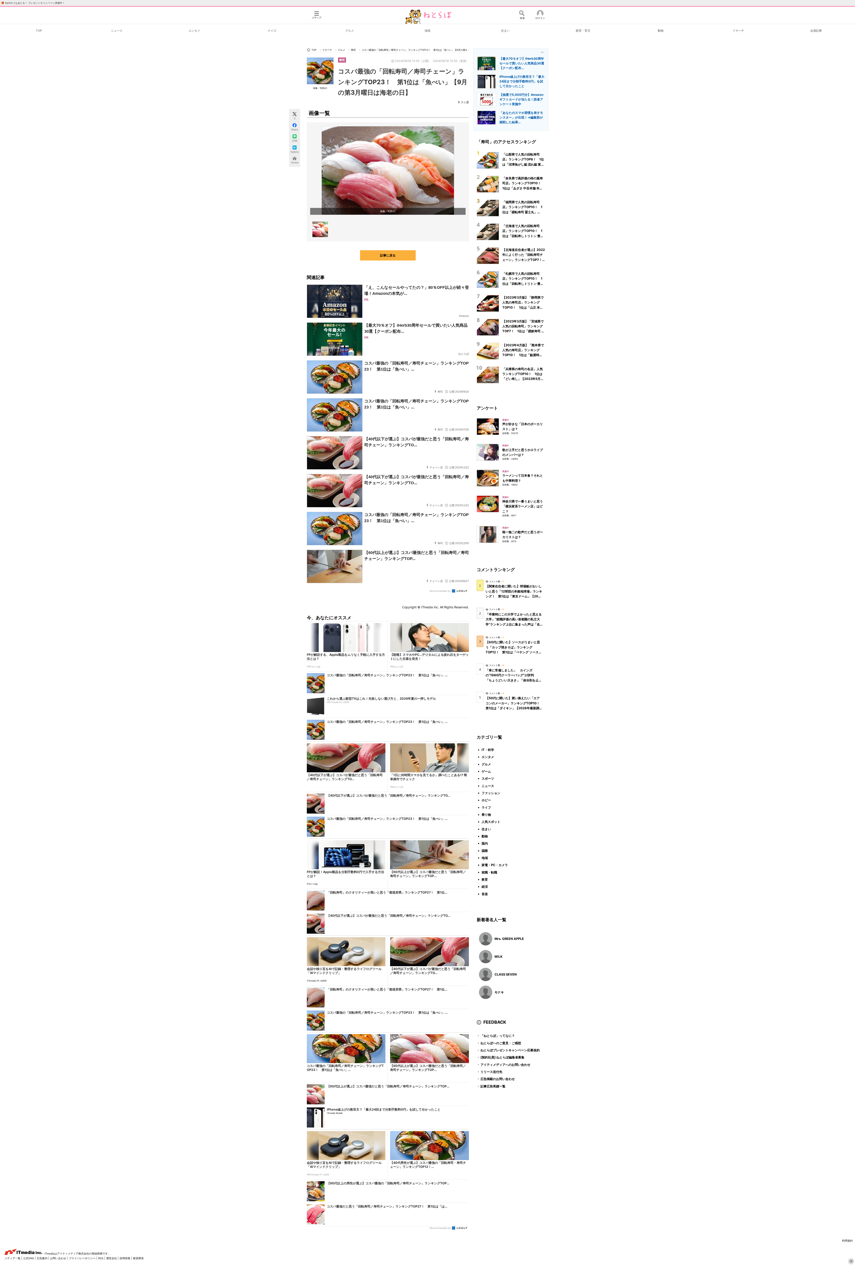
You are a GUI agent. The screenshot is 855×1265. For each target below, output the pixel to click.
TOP (39, 30)
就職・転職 (489, 872)
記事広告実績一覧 (491, 1086)
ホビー (486, 800)
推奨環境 (138, 1258)
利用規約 (847, 1240)
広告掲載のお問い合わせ (496, 1079)
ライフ (486, 807)
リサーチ (738, 30)
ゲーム (486, 771)
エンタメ (194, 30)
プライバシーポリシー (82, 1258)
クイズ (272, 30)
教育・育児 (583, 30)
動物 (661, 30)
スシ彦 (465, 102)
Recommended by (440, 591)
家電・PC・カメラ (495, 865)
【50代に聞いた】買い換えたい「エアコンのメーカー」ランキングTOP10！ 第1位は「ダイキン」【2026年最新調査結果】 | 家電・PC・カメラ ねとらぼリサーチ (514, 708)
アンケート (487, 408)
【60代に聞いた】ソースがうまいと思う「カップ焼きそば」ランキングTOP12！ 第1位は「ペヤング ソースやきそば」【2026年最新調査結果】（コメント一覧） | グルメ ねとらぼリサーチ (514, 652)
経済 (485, 886)
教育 (485, 879)
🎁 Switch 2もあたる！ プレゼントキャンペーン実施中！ (33, 2)
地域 (427, 30)
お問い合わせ (58, 1258)
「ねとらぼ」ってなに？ (496, 1035)
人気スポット (491, 822)
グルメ (349, 30)
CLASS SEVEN (506, 974)
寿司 (342, 60)
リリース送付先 (489, 1072)
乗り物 (486, 814)
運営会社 (112, 1258)
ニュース (116, 30)
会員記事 (816, 30)
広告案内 (42, 1258)
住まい (505, 30)
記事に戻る (388, 255)
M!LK (499, 956)
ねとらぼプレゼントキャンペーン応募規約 (508, 1050)
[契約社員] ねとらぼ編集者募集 (500, 1057)
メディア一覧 (12, 1258)
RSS (101, 1258)
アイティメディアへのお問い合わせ (503, 1064)
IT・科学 (488, 750)
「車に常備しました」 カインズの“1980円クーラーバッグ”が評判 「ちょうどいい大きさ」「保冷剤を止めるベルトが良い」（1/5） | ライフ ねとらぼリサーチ (514, 680)
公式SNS (29, 1258)
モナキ (499, 992)
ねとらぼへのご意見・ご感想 (499, 1043)
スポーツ (488, 778)
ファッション (491, 793)
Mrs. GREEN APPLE (509, 939)
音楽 (485, 894)
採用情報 (125, 1258)
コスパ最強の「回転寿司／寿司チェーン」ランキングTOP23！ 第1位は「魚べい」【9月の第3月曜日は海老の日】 (402, 82)
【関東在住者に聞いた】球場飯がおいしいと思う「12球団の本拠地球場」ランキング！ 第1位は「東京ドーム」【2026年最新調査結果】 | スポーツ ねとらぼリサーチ (514, 596)
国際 (485, 851)
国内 (485, 843)
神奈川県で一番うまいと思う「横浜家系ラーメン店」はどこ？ (522, 506)
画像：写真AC (320, 88)
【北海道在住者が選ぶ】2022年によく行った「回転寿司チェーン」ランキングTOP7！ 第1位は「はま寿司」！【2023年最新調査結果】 (523, 259)
